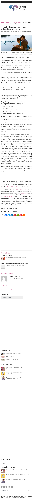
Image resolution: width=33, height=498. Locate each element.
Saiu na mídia (9, 22)
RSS (9, 487)
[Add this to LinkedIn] (11, 215)
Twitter (12, 487)
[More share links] (23, 215)
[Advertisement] (12, 314)
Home (2, 22)
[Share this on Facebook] (5, 215)
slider (15, 22)
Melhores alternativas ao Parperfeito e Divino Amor (14, 372)
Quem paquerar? (6, 255)
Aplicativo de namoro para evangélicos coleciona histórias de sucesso (14, 377)
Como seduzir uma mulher (12, 359)
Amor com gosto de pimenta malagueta (14, 263)
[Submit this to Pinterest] (14, 215)
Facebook (5, 487)
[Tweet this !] (8, 215)
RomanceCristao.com (6, 54)
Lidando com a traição (11, 356)
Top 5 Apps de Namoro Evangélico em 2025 (14, 368)
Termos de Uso (4, 496)
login (12, 289)
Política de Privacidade (14, 496)
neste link (28, 205)
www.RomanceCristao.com (8, 170)
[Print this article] (17, 215)
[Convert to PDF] (20, 215)
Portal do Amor (17, 8)
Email (2, 487)
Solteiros (20, 22)
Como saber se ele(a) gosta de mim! (13, 353)
